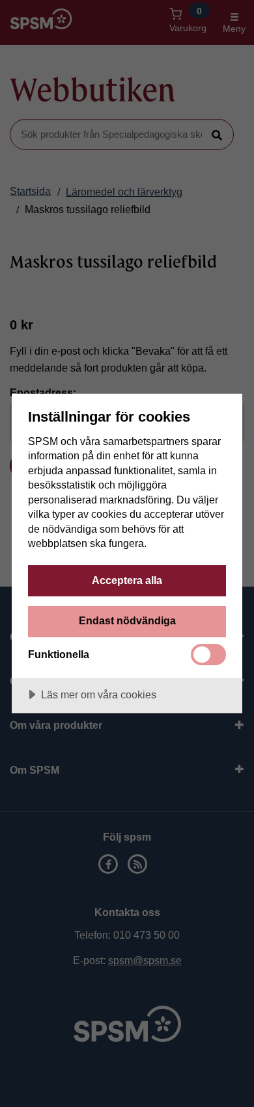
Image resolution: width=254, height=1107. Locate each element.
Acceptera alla (127, 580)
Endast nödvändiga (127, 620)
